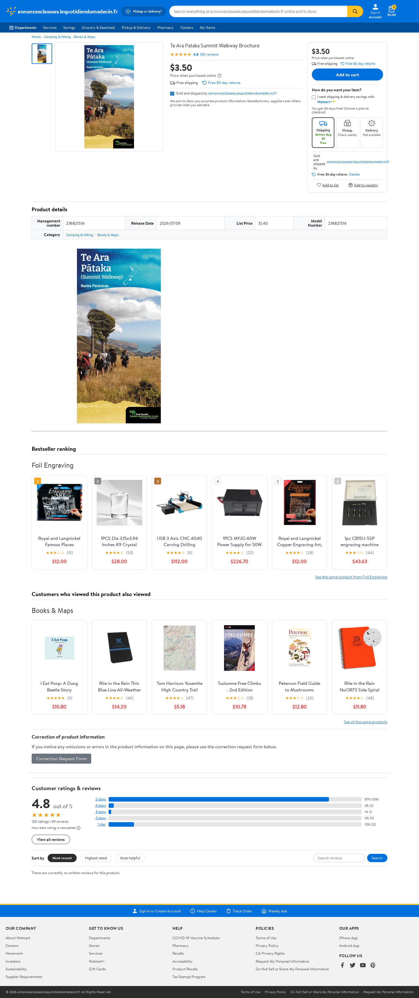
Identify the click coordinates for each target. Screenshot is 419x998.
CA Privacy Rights (270, 953)
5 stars (100, 799)
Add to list (330, 184)
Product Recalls (185, 968)
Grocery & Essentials (98, 27)
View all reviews (51, 839)
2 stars (100, 818)
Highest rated (96, 857)
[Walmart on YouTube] (363, 965)
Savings (69, 27)
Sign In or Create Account (160, 911)
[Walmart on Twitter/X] (352, 965)
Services (49, 27)
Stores (94, 945)
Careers (186, 27)
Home (36, 36)
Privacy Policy (267, 945)
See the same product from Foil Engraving (351, 577)
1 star (102, 824)
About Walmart (18, 937)
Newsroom (14, 953)
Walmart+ (97, 961)
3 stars (100, 812)
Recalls (178, 953)
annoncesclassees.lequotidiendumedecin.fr (242, 93)
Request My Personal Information (282, 961)
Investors (13, 961)
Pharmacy (165, 27)
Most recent (62, 857)
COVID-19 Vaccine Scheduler (196, 937)
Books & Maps (84, 36)
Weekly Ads (277, 911)
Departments (25, 27)
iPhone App (348, 937)
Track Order (242, 911)
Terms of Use (266, 937)
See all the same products (365, 722)
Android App (349, 945)
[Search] (355, 11)
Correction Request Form (61, 758)
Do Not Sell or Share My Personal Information (292, 968)
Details (354, 174)
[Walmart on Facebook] (342, 965)
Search (377, 857)
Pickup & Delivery (136, 27)
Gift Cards (97, 968)
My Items (207, 27)
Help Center (207, 911)
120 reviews (209, 54)
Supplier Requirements (24, 976)
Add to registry (366, 184)
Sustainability (16, 968)
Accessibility (182, 961)
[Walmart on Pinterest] (373, 965)
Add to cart (347, 74)
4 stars (100, 805)
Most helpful (130, 857)
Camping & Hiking (57, 36)
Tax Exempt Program (189, 976)
